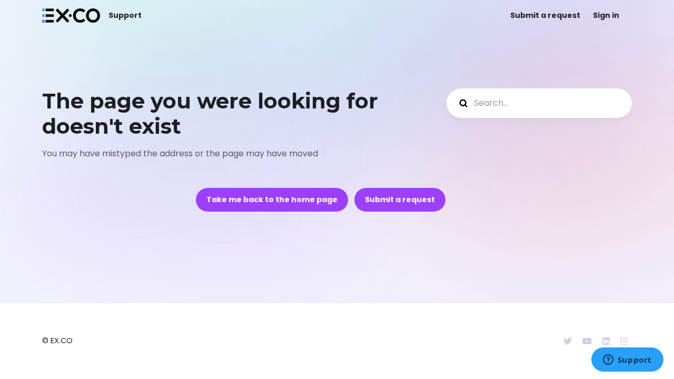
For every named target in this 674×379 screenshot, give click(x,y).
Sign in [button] (606, 15)
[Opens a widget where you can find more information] (627, 360)
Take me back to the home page (272, 199)
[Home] (71, 15)
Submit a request (545, 15)
